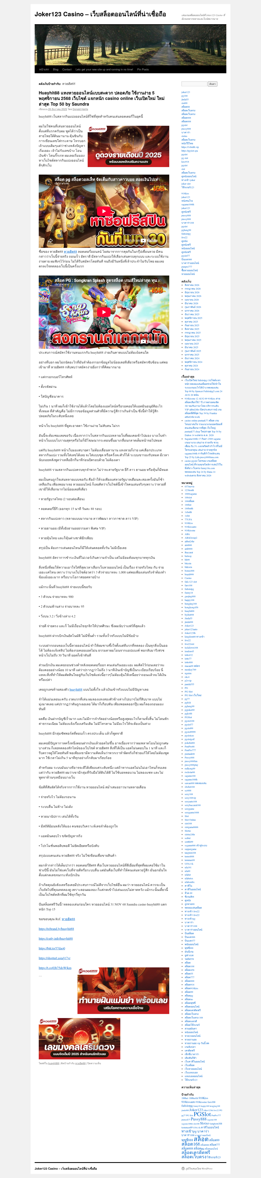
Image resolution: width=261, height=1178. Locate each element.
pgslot (184, 125)
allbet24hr (189, 541)
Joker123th (190, 632)
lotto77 (188, 658)
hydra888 (189, 614)
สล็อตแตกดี (191, 1021)
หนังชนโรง (187, 200)
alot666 (188, 545)
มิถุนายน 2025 (192, 336)
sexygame (189, 808)
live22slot (189, 643)
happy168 (189, 600)
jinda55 (185, 99)
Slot (187, 816)
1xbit (187, 515)
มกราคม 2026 (192, 310)
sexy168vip (190, 797)
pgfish (188, 702)
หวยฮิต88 (70, 251)
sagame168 (190, 775)
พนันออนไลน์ (191, 944)
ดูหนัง (184, 241)
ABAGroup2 (191, 537)
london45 (189, 651)
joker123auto (191, 629)
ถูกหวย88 (190, 904)
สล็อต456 (189, 969)
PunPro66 (190, 746)
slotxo (184, 136)
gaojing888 (190, 596)
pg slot (184, 158)
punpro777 (186, 266)
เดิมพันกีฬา (191, 1057)
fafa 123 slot (191, 581)
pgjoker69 (190, 709)
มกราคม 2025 (192, 354)
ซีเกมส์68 (189, 896)
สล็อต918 (189, 984)
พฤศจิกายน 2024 (193, 361)
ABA (187, 534)
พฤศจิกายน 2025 (193, 317)
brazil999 (189, 574)
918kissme (190, 530)
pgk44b (188, 713)
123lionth (189, 490)
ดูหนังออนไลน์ (188, 176)
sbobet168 (190, 786)
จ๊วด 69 (188, 893)
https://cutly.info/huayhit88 (56, 938)
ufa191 (188, 867)
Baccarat (189, 552)
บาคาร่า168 (187, 222)
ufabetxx (189, 878)
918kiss (185, 193)
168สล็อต (189, 501)
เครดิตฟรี (190, 1050)
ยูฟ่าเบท (189, 955)
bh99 (187, 559)
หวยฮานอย (191, 1039)
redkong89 (190, 768)
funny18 (189, 592)
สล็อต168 (189, 966)
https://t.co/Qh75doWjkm (55, 968)
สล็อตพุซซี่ (190, 1002)
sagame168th (187, 204)
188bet (188, 504)
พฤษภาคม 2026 (193, 296)
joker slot (185, 183)
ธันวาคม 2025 (192, 314)
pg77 (187, 698)
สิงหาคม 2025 (192, 328)
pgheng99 (186, 230)
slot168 (188, 823)
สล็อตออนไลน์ (192, 1006)
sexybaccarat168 (193, 805)
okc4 (187, 676)
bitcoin (188, 563)
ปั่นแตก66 (186, 259)
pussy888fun (191, 761)
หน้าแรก (44, 69)
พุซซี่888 (189, 947)
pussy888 (186, 128)
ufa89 (187, 871)
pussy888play (191, 764)
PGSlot (188, 717)
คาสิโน (188, 885)
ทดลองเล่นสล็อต (193, 907)
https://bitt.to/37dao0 (52, 948)
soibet (187, 838)
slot (183, 169)
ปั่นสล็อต (189, 933)
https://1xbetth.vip (190, 147)
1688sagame (191, 493)
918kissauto (190, 526)
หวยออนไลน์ (188, 274)
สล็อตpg (189, 995)
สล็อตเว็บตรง (188, 110)
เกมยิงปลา (190, 1046)
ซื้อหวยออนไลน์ (189, 270)
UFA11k (189, 863)
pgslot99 (189, 728)
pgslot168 (189, 720)
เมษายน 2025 (192, 343)
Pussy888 (189, 757)
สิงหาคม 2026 (192, 285)
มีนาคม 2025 (191, 347)
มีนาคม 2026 (191, 303)
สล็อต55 (189, 973)
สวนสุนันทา (191, 1028)
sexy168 (189, 794)
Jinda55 (188, 618)
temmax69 (190, 860)
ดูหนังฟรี (186, 211)
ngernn (188, 673)
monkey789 (190, 669)
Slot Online (190, 819)
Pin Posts (143, 69)
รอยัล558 (189, 958)
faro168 (188, 585)
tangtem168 (190, 852)
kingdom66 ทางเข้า (195, 636)
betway (188, 556)
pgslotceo (189, 735)
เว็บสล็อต (190, 1065)
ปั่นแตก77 (190, 940)
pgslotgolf (190, 739)
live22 (184, 237)
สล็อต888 (186, 117)
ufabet (188, 874)
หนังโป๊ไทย (187, 143)
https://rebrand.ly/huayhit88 (56, 928)
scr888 (188, 790)
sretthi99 (189, 841)
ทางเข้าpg (190, 918)
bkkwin (188, 567)
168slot (188, 497)
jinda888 (189, 621)
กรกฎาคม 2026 (193, 288)
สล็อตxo (189, 999)
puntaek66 (190, 753)
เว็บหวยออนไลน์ (193, 1068)
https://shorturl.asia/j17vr (54, 958)
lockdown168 (191, 647)
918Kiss (189, 523)
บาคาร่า (185, 132)
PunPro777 (190, 750)
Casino (188, 578)
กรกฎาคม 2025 (193, 332)
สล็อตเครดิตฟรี (193, 1010)
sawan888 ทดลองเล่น (195, 783)
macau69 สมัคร (192, 665)
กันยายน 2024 (192, 369)
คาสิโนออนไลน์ (193, 889)
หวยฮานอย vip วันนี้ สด (197, 1043)
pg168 (184, 95)
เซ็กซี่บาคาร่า (192, 1054)
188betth (189, 508)
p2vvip (188, 680)
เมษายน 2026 (192, 299)
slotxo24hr (190, 834)
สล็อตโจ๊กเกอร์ (192, 1024)
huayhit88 (76, 689)
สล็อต (188, 962)
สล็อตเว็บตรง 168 (194, 1017)
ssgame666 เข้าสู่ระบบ (196, 845)
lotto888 (189, 662)
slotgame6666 (191, 827)
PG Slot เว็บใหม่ (193, 695)
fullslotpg (186, 233)
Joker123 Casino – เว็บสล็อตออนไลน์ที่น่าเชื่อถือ (100, 13)
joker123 (185, 92)
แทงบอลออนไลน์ (193, 1076)
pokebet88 (190, 742)
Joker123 (189, 625)
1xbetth (188, 512)
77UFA (188, 519)
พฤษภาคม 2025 (193, 339)
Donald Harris (80, 109)
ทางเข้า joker (188, 180)
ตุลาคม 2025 (191, 321)
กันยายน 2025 (192, 325)
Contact (67, 69)
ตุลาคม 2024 (191, 365)
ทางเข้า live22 (192, 911)
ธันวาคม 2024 (192, 358)
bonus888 (189, 570)
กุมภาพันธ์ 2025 (193, 350)
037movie (189, 486)
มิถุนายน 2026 (192, 292)
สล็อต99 (189, 991)
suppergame (190, 849)
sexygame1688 (192, 812)
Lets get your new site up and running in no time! (104, 69)
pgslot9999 (190, 731)
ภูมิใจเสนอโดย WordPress (199, 1168)
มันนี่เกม (189, 951)
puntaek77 (185, 1119)
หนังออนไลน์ (188, 248)
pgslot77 (185, 255)
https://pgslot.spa (189, 150)
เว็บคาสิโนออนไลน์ (195, 1061)
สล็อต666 (204, 1144)
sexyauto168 (191, 801)
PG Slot (188, 691)
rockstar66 (190, 772)
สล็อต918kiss (191, 988)
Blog (55, 69)
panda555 (189, 684)
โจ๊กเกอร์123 (187, 187)
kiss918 (185, 161)
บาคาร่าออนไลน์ (190, 263)
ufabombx (190, 882)
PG (186, 687)
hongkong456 (191, 607)
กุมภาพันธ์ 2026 (193, 306)
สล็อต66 (185, 106)
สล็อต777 (189, 977)
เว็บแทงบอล (191, 1072)
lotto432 (189, 654)
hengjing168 (191, 603)
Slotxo (188, 830)
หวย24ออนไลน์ (192, 1035)
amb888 (188, 548)
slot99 (184, 103)
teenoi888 (189, 856)
